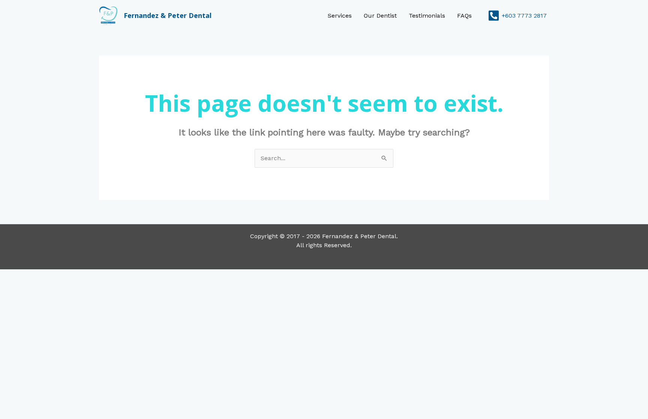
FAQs (464, 15)
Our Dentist (380, 15)
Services (340, 15)
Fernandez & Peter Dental (168, 15)
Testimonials (427, 15)
